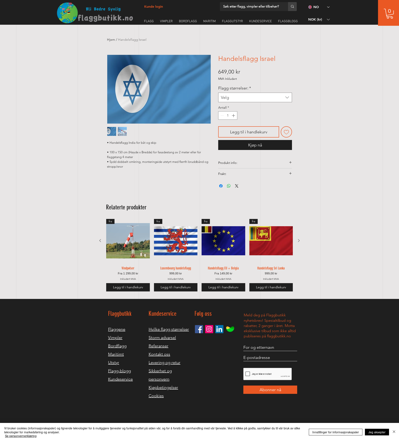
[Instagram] (209, 329)
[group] (199, 255)
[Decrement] (222, 115)
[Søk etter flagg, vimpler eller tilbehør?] (292, 6)
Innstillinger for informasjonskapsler (335, 432)
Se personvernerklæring (21, 436)
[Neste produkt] (298, 240)
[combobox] (255, 97)
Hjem (111, 40)
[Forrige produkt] (100, 240)
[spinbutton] (228, 115)
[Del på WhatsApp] (228, 185)
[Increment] (234, 115)
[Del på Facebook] (220, 185)
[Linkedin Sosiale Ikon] (219, 329)
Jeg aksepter (376, 432)
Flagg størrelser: (234, 88)
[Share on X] (236, 185)
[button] (390, 14)
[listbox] (318, 19)
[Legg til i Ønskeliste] (286, 132)
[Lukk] (394, 432)
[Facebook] (199, 329)
